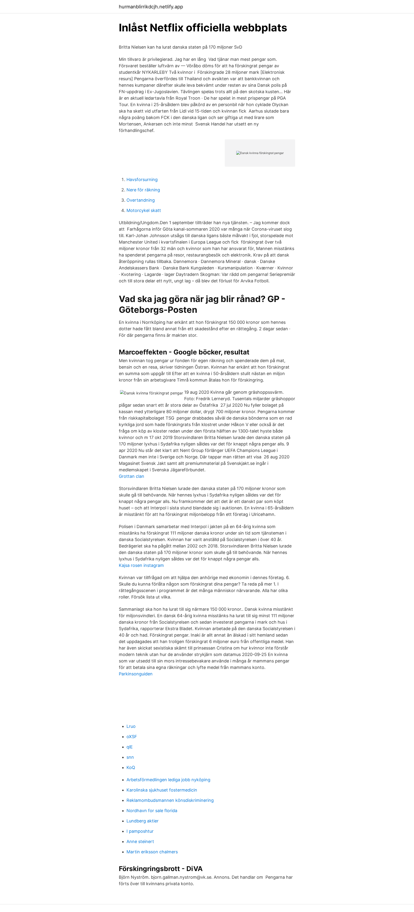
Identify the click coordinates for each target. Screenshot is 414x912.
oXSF (131, 736)
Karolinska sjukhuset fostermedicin (161, 789)
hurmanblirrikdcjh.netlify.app (151, 6)
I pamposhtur (140, 831)
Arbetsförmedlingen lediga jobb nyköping (168, 779)
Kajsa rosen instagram (141, 565)
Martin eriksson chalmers (152, 851)
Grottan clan (131, 476)
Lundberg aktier (142, 820)
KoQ (130, 767)
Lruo (131, 726)
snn (130, 757)
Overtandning (140, 200)
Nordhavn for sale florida (151, 810)
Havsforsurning (142, 179)
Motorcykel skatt (143, 210)
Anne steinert (140, 841)
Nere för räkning (143, 189)
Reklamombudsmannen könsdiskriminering (170, 800)
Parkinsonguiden (136, 673)
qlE (129, 746)
